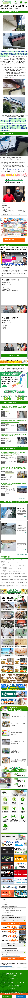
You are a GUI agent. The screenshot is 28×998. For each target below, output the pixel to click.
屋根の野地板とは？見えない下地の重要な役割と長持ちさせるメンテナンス (13, 577)
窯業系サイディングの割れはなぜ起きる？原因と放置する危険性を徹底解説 (13, 566)
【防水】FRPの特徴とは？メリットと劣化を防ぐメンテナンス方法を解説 (14, 563)
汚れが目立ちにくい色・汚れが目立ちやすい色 (18, 742)
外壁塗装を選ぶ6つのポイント (9, 908)
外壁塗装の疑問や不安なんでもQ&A (10, 912)
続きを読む (24, 516)
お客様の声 (4, 904)
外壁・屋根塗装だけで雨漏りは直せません (11, 910)
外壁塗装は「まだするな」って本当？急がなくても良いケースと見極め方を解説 (13, 586)
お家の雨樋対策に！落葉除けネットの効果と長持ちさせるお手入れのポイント (13, 569)
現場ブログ (4, 902)
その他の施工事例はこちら (21, 446)
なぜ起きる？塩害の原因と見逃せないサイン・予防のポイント (13, 583)
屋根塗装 (9, 170)
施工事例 (4, 899)
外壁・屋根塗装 (15, 170)
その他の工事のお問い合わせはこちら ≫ (14, 239)
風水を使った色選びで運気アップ (16, 733)
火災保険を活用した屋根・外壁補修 (10, 950)
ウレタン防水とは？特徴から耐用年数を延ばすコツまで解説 (21, 529)
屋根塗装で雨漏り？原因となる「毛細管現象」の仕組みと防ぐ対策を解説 (13, 574)
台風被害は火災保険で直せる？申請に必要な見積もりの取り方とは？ (13, 580)
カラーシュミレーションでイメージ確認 (18, 724)
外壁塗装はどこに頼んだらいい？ (9, 948)
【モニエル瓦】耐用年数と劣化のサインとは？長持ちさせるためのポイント (13, 560)
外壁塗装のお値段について (8, 915)
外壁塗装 (3, 170)
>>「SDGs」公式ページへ (6, 966)
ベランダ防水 (23, 170)
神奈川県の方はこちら (20, 996)
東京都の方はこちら (7, 996)
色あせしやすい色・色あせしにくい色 (16, 751)
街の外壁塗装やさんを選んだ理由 (9, 906)
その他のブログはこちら (21, 554)
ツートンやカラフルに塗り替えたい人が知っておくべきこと (18, 760)
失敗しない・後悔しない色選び (18, 716)
